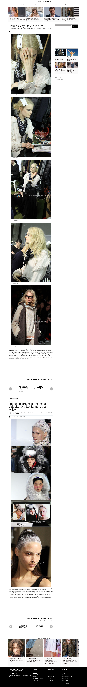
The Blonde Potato (18, 23)
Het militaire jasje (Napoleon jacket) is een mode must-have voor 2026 (69, 20)
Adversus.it (65, 680)
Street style (51, 676)
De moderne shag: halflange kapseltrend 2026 (16, 660)
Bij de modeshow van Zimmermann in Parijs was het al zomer (17, 20)
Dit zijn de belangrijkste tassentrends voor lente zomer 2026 (51, 661)
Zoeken (75, 27)
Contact (35, 674)
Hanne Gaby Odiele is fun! (39, 626)
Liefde (42, 4)
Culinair (48, 4)
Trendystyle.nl (65, 678)
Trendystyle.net (11, 23)
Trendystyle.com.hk (67, 676)
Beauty (29, 4)
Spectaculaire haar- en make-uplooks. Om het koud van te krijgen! (23, 389)
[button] (66, 4)
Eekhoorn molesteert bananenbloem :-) (38, 388)
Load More (31, 634)
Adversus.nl (65, 682)
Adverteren (36, 682)
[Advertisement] (31, 369)
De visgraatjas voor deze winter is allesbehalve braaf (59, 58)
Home (35, 673)
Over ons (35, 676)
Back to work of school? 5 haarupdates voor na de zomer (60, 70)
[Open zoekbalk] (65, 4)
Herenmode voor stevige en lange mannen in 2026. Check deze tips (51, 19)
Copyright (36, 680)
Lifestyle (35, 4)
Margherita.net (66, 673)
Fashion (22, 4)
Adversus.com (65, 683)
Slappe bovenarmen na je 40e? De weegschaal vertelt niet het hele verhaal (72, 58)
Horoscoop (56, 4)
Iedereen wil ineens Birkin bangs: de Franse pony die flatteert (32, 20)
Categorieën (58, 77)
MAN (63, 4)
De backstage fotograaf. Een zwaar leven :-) (23, 626)
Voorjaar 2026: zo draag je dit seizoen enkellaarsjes (33, 660)
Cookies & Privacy (38, 678)
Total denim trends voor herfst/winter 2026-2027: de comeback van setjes (72, 71)
